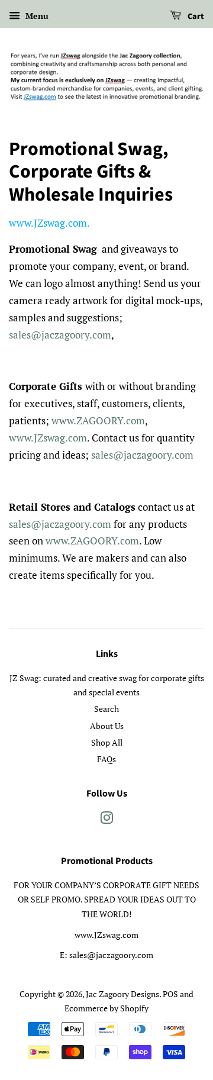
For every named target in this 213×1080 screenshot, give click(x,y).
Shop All (106, 742)
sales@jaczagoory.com (60, 334)
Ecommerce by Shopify (106, 1008)
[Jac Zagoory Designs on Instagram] (106, 820)
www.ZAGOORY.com (98, 420)
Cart (195, 16)
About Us (107, 725)
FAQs (106, 759)
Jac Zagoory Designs (122, 994)
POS (170, 994)
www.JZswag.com (48, 223)
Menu (36, 15)
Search (106, 708)
